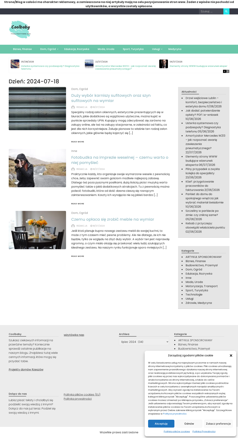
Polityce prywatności (174, 413)
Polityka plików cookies (177, 431)
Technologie (194, 295)
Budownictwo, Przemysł (202, 265)
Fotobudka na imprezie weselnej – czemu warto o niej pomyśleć (119, 160)
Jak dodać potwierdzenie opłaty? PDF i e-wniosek (203, 113)
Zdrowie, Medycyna (199, 303)
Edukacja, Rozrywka (76, 49)
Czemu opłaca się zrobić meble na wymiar (112, 219)
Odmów (189, 423)
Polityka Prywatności (204, 431)
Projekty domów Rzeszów (26, 370)
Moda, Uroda (106, 49)
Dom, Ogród (48, 49)
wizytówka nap (74, 335)
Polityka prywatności (78, 399)
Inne (74, 151)
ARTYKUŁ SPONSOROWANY (204, 257)
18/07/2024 (99, 107)
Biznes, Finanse (22, 49)
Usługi (156, 49)
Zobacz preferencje (218, 423)
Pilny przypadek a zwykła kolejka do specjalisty (203, 171)
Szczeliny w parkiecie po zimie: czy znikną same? (202, 213)
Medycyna (174, 49)
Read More (77, 141)
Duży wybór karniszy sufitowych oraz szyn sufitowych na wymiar (111, 98)
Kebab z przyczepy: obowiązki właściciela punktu (205, 225)
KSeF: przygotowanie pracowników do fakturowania (200, 186)
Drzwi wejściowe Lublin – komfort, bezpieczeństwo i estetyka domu (204, 102)
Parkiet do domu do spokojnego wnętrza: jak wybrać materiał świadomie (205, 198)
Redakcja (81, 107)
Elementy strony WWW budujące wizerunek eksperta (200, 66)
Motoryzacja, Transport (202, 286)
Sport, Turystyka (133, 49)
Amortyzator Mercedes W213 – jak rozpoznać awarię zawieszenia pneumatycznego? (125, 67)
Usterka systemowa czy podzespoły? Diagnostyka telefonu (50, 67)
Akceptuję (161, 423)
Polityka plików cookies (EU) (82, 395)
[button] (231, 355)
